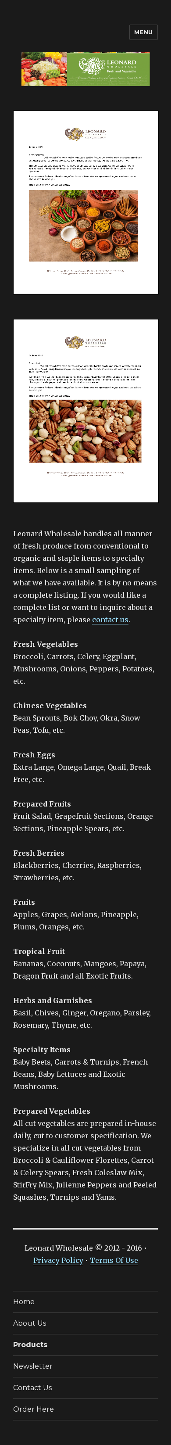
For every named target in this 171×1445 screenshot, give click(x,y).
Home (24, 1302)
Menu (143, 32)
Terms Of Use (114, 1260)
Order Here (33, 1409)
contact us (110, 619)
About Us (29, 1323)
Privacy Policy (58, 1260)
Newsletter (33, 1366)
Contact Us (32, 1388)
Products (30, 1345)
